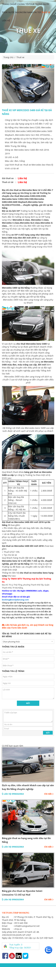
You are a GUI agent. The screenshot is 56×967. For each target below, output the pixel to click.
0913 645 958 (20, 923)
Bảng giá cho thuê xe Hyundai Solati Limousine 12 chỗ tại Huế (22, 892)
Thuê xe (46, 12)
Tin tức (37, 12)
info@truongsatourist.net (27, 926)
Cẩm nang (27, 12)
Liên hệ (6, 20)
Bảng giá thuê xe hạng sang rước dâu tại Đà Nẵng (26, 840)
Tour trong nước (39, 4)
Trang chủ (8, 4)
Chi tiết (48, 793)
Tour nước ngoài (12, 12)
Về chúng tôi (21, 4)
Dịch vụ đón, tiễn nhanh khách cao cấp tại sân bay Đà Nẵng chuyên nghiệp (28, 787)
